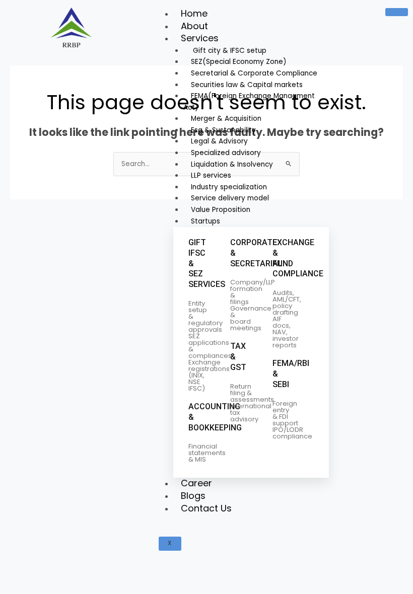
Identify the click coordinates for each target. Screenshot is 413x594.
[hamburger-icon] (396, 12)
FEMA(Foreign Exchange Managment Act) (249, 101)
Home (194, 13)
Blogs (193, 495)
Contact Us (206, 508)
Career (196, 483)
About (194, 26)
